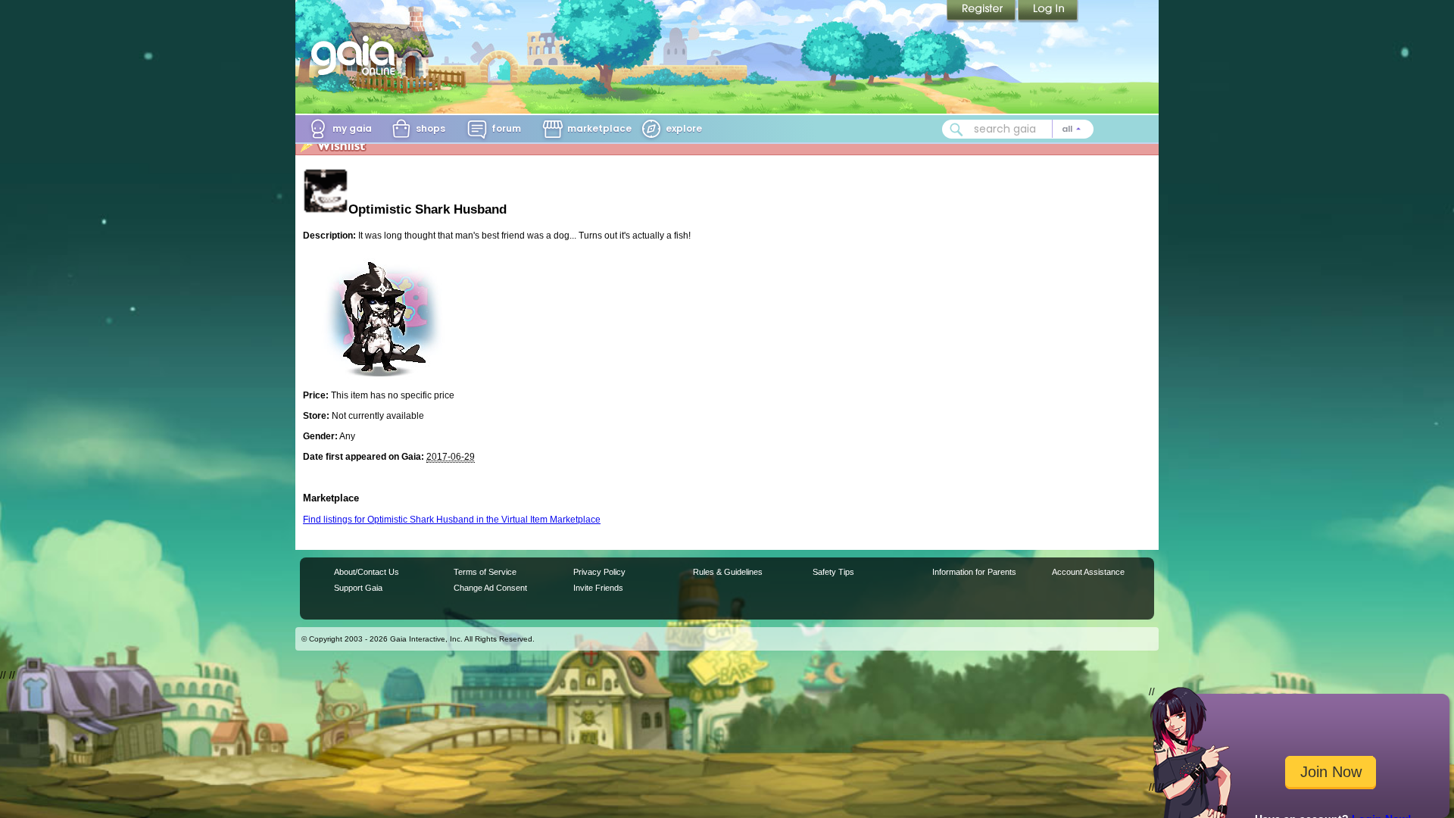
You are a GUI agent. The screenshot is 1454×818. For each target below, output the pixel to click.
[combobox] (1018, 129)
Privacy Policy (599, 571)
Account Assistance (1088, 571)
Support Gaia (358, 587)
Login (1048, 11)
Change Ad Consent (490, 587)
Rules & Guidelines (728, 571)
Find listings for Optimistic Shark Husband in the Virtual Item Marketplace (452, 519)
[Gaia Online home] (356, 55)
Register (982, 11)
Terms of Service (485, 571)
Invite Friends (598, 587)
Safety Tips (833, 571)
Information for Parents (974, 571)
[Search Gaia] (956, 129)
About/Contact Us (366, 571)
